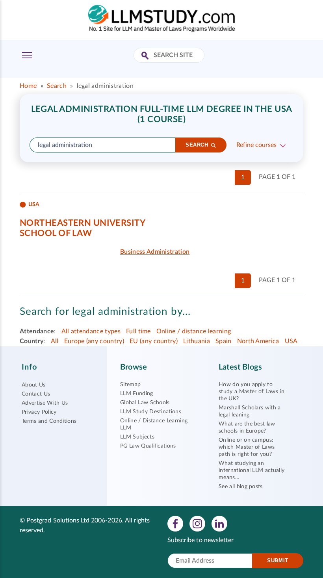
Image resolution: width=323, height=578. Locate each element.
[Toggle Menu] (27, 55)
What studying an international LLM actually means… (251, 470)
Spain (223, 341)
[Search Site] (145, 56)
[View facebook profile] (175, 523)
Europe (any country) (94, 341)
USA (291, 341)
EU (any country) (154, 341)
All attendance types (91, 331)
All (55, 341)
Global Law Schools (145, 402)
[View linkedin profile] (219, 523)
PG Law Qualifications (148, 446)
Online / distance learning (193, 331)
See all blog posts (241, 486)
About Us (34, 385)
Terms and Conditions (49, 421)
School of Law (56, 233)
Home (28, 86)
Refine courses (256, 145)
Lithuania (196, 341)
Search (57, 86)
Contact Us (36, 394)
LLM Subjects (137, 437)
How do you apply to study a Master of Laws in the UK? (251, 391)
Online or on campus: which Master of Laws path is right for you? (247, 447)
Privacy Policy (39, 412)
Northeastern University (82, 223)
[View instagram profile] (197, 523)
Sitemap (130, 384)
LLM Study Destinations (150, 411)
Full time (138, 331)
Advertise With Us (45, 403)
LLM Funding (136, 393)
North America (258, 341)
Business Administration (154, 252)
